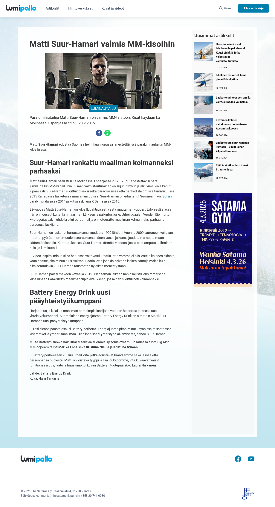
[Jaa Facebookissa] (99, 133)
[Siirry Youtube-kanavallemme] (251, 458)
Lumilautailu (103, 108)
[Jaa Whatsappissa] (107, 133)
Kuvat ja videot (113, 8)
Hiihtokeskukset (80, 8)
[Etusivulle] (23, 8)
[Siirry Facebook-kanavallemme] (238, 458)
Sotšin (167, 196)
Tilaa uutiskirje (254, 8)
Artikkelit (52, 8)
